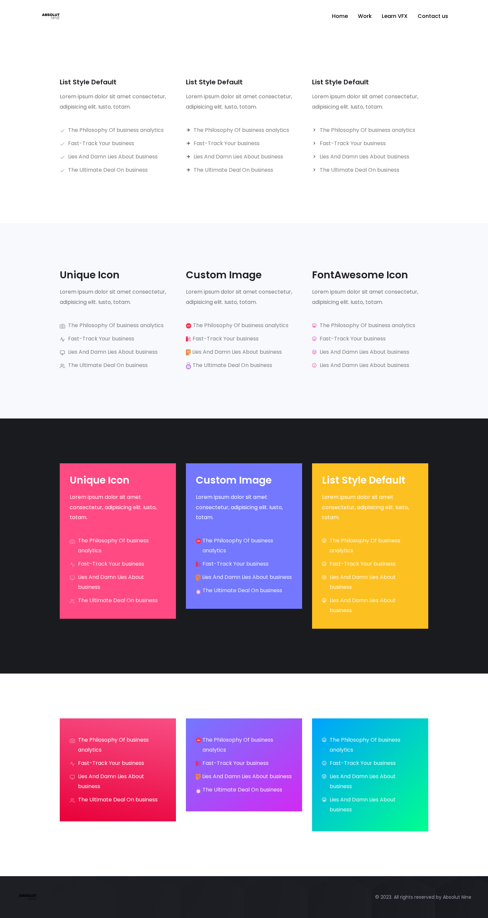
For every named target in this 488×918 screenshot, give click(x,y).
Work (365, 16)
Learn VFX (395, 16)
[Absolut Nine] (87, 16)
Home (340, 16)
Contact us (433, 16)
